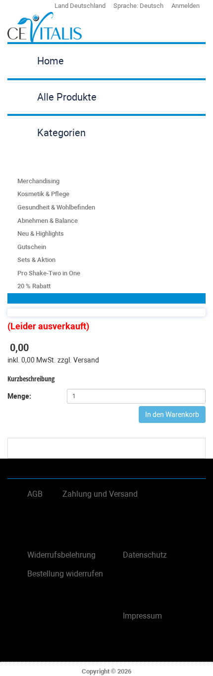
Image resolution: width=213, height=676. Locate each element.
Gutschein (31, 247)
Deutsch (151, 5)
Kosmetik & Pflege (43, 194)
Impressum (142, 616)
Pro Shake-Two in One (48, 273)
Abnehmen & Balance (47, 220)
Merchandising (38, 181)
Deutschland (88, 5)
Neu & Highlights (40, 233)
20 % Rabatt (34, 286)
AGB (35, 494)
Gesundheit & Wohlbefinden (56, 207)
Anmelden (185, 5)
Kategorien (61, 133)
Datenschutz (145, 555)
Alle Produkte (67, 97)
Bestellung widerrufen (65, 573)
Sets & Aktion (36, 259)
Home (50, 61)
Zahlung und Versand (100, 494)
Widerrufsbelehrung (61, 555)
